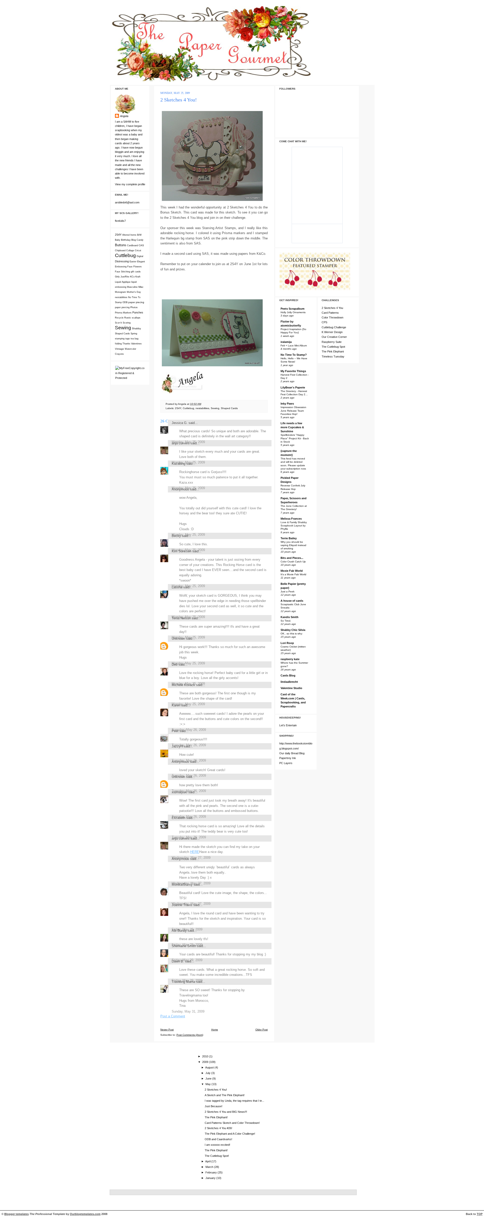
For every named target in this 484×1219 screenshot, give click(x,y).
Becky (176, 536)
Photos (134, 307)
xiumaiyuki (179, 792)
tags (127, 338)
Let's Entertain (288, 725)
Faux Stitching (122, 271)
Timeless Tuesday (333, 356)
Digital (140, 256)
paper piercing (122, 307)
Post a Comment (172, 1016)
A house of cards (292, 600)
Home (214, 1029)
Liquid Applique (123, 282)
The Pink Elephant (333, 351)
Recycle (119, 317)
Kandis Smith (289, 617)
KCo (132, 276)
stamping (120, 338)
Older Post (261, 1029)
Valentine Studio (291, 688)
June (208, 1078)
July (208, 1072)
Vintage (119, 348)
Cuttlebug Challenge (334, 327)
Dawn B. (178, 961)
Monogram (120, 292)
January (210, 1177)
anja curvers (181, 443)
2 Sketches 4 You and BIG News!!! (226, 1111)
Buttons (120, 245)
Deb (174, 664)
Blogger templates (16, 1213)
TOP (479, 1213)
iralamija (286, 341)
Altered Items (129, 235)
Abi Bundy (179, 931)
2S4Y (118, 234)
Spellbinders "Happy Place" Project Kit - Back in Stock (295, 438)
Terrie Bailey (289, 538)
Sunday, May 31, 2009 (188, 1011)
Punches (137, 312)
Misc (140, 286)
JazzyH (177, 746)
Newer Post (167, 1029)
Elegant (141, 261)
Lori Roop (287, 642)
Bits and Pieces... (292, 557)
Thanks (126, 343)
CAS (141, 245)
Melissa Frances (291, 518)
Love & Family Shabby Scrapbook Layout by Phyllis (294, 525)
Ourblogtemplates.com (85, 1213)
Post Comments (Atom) (189, 1034)
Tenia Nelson (181, 618)
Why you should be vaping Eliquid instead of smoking (293, 545)
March (209, 1166)
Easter (133, 261)
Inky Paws (287, 403)
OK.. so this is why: (292, 633)
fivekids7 (120, 220)
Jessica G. (180, 423)
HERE (194, 852)
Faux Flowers (134, 266)
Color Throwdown (332, 317)
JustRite (124, 276)
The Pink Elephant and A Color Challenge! (230, 1133)
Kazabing (178, 463)
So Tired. (286, 620)
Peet (175, 731)
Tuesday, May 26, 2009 (189, 730)
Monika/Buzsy (182, 884)
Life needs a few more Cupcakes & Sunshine (292, 427)
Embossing (121, 266)
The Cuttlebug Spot (333, 346)
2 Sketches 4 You (332, 307)
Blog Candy (137, 240)
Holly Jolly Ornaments (293, 312)
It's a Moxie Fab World (293, 574)
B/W (139, 235)
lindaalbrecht (289, 681)
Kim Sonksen (181, 551)
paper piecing (136, 302)
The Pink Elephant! (216, 1117)
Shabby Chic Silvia (293, 629)
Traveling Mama (183, 982)
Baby (117, 240)
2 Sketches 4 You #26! (218, 1128)
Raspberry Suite (332, 341)
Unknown (178, 638)
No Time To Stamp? (294, 354)
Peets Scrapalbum (293, 308)
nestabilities (121, 297)
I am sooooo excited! (217, 1144)
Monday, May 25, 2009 (188, 663)
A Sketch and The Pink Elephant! (225, 1095)
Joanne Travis (182, 905)
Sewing (123, 327)
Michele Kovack (183, 685)
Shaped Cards (122, 333)
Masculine (132, 287)
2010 (205, 1056)
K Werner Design (332, 332)
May (208, 1084)
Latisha (177, 587)
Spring (134, 333)
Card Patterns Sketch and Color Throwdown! (232, 1122)
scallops (136, 317)
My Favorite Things (293, 371)
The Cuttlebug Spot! (217, 1155)
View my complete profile (130, 184)
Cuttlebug (125, 255)
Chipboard (120, 250)
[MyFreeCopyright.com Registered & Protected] (130, 377)
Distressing (122, 261)
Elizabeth (178, 818)
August (210, 1067)
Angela (124, 116)
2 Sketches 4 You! (178, 99)
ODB (125, 302)
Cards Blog (288, 675)
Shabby (136, 328)
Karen (176, 705)
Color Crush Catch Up (293, 561)
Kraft (137, 276)
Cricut (138, 250)
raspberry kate (290, 659)
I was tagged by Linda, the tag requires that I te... (234, 1100)
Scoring (127, 322)
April (208, 1161)
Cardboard (132, 245)
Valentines (136, 343)
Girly (117, 276)
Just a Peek (287, 591)
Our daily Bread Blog (292, 753)
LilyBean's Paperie (293, 387)
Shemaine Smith (184, 946)
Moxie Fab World (292, 570)
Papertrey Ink (287, 758)
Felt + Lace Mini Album (294, 345)
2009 (205, 1061)
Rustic (127, 317)
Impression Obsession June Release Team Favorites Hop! (293, 410)
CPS (324, 322)
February (211, 1172)
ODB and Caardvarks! (218, 1139)
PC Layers (285, 763)
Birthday (126, 239)
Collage (130, 250)
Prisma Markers (123, 312)
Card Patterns (330, 312)
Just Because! (213, 1106)
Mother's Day (134, 292)
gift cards (136, 271)
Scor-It (118, 322)
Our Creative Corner (334, 336)
